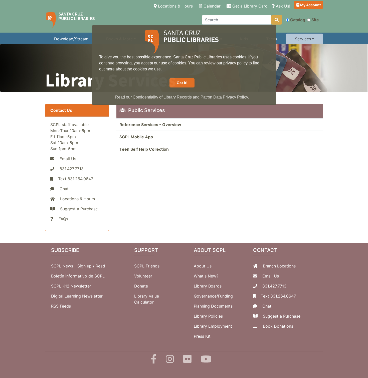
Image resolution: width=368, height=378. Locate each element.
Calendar (211, 6)
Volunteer (143, 275)
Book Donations (278, 326)
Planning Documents (213, 306)
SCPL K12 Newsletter (71, 286)
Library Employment (213, 326)
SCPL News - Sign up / (73, 265)
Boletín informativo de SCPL (78, 275)
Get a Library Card (249, 6)
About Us (203, 265)
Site (315, 19)
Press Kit (202, 336)
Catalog (297, 19)
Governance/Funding (213, 296)
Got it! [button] (182, 83)
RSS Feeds (61, 306)
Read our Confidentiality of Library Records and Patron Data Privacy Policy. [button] (182, 97)
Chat (64, 188)
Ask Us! (282, 6)
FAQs (63, 218)
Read (100, 265)
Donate (141, 286)
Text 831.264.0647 (278, 296)
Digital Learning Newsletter (77, 296)
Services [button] (303, 38)
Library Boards (208, 286)
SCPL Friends (146, 265)
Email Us (68, 158)
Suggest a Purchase (79, 208)
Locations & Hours (176, 6)
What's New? (206, 275)
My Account (310, 5)
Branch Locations (279, 265)
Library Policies (208, 316)
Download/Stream (71, 38)
